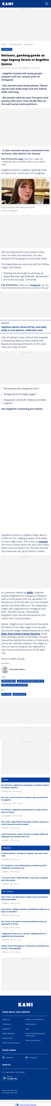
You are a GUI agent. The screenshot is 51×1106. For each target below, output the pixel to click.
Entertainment (15, 44)
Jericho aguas (19, 694)
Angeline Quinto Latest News (14, 685)
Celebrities (28, 44)
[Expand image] (48, 180)
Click (20, 158)
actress (43, 541)
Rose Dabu (26, 68)
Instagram (35, 285)
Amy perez (6, 694)
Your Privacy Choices (28, 1105)
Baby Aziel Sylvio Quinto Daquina (20, 633)
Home (3, 44)
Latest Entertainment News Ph (30, 681)
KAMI (30, 592)
